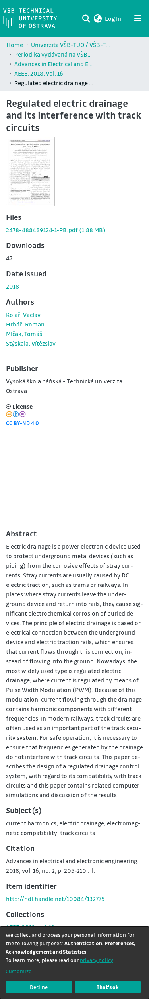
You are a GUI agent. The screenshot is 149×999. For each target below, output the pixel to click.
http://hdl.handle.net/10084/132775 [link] (55, 899)
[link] (56, 230)
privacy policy (96, 959)
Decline (39, 986)
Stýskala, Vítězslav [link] (31, 343)
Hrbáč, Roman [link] (25, 324)
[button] (98, 18)
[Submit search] (86, 18)
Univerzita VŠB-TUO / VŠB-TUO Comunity (70, 45)
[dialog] (74, 963)
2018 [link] (12, 286)
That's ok (108, 986)
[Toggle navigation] (138, 18)
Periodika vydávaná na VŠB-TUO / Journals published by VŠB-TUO (54, 54)
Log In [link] (113, 18)
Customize (18, 971)
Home (14, 45)
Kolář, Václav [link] (23, 315)
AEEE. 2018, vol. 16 (38, 73)
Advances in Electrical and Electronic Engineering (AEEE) (54, 64)
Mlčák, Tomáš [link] (24, 334)
